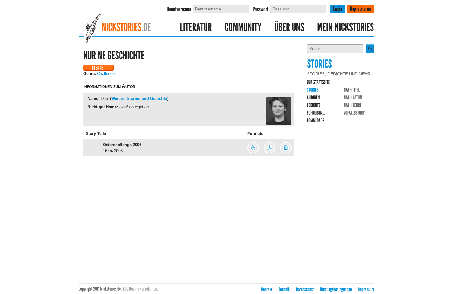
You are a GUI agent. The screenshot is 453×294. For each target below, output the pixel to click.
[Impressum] (366, 289)
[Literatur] (195, 27)
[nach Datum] (353, 98)
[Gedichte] (313, 105)
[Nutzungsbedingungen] (336, 289)
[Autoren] (313, 98)
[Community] (243, 27)
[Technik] (284, 289)
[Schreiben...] (316, 113)
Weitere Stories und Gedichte (139, 98)
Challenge (106, 73)
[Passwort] (261, 9)
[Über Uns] (289, 27)
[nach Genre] (353, 105)
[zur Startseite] (318, 82)
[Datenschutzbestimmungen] (305, 289)
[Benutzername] (179, 9)
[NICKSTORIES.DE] (123, 27)
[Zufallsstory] (354, 113)
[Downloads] (316, 121)
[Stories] (313, 90)
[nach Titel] (352, 90)
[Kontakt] (267, 289)
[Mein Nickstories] (342, 27)
